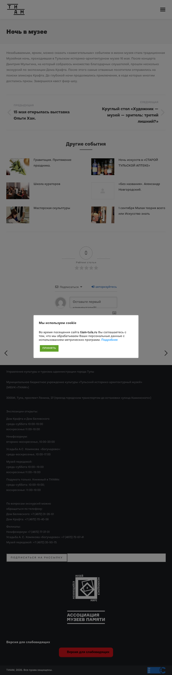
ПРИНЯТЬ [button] (49, 348)
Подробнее (109, 340)
